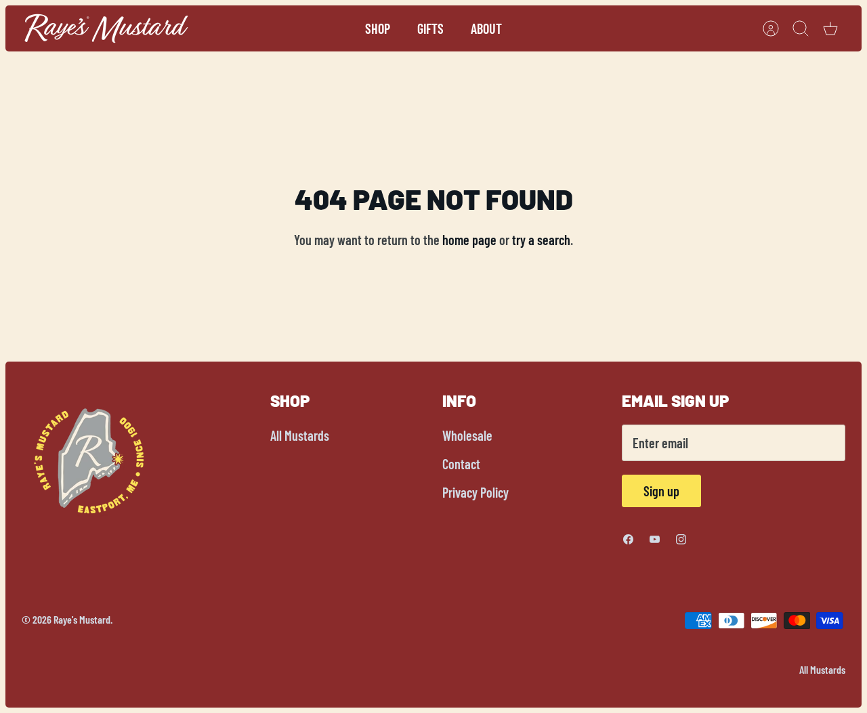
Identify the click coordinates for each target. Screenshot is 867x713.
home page (469, 240)
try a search (541, 240)
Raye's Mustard (82, 619)
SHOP (377, 28)
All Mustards (299, 435)
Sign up (661, 491)
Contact (461, 464)
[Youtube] (654, 539)
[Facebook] (628, 539)
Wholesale (467, 435)
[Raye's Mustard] (106, 28)
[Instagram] (681, 539)
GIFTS (430, 28)
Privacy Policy (475, 492)
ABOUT (486, 28)
